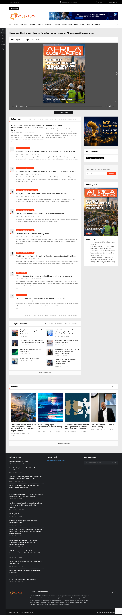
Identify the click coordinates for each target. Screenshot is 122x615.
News (40, 25)
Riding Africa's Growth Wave (29, 8)
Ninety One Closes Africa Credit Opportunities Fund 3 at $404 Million (42, 193)
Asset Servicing (38, 119)
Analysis (48, 25)
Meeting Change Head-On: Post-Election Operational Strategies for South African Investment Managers (23, 542)
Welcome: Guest (14, 2)
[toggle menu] (10, 24)
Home (16, 25)
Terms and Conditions (26, 612)
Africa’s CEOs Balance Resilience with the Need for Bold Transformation (65, 362)
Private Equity (72, 119)
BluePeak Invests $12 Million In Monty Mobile (33, 234)
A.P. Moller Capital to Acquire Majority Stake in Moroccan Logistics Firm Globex (46, 256)
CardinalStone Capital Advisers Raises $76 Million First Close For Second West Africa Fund (27, 127)
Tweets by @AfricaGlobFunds (56, 460)
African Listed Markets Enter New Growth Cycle (31, 350)
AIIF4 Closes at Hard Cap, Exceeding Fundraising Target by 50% (25, 563)
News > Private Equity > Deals (25, 168)
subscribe (111, 173)
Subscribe (23, 25)
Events (82, 25)
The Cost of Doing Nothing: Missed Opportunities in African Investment (32, 341)
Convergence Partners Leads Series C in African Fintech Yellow (40, 214)
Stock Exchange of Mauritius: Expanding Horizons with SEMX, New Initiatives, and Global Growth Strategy (25, 505)
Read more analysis (45, 373)
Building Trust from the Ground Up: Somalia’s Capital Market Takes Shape (24, 486)
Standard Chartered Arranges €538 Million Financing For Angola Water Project (46, 151)
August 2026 (90, 239)
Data (76, 25)
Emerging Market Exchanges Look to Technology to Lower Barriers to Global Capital (32, 332)
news (2, 32)
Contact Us (99, 25)
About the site (13, 612)
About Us (90, 25)
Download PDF (64, 113)
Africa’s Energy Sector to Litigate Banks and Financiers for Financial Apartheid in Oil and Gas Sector (25, 553)
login (2, 51)
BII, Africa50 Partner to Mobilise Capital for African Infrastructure (40, 298)
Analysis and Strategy (55, 323)
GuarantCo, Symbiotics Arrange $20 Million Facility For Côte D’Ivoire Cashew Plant (47, 171)
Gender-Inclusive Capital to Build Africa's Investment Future (23, 522)
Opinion (57, 25)
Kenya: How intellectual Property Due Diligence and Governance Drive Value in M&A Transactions (77, 427)
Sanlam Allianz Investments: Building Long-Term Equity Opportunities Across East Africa (65, 332)
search (3, 45)
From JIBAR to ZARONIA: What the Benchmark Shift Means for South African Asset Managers (26, 495)
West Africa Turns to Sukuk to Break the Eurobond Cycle (66, 341)
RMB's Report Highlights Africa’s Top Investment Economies (25, 571)
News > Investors (21, 272)
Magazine (32, 25)
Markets (74, 323)
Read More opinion (64, 443)
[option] (66, 8)
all (30, 119)
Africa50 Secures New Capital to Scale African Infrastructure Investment (44, 276)
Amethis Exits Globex (54, 125)
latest (2, 38)
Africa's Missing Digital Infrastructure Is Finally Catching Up (50, 427)
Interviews (67, 323)
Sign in (111, 2)
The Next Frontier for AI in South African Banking (103, 426)
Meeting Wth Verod (15, 514)
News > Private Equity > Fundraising (27, 190)
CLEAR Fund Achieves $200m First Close (22, 579)
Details (89, 233)
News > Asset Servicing (23, 148)
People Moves (62, 119)
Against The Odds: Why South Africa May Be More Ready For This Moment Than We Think (67, 351)
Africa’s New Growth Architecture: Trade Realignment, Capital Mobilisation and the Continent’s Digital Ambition (23, 428)
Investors (53, 119)
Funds (46, 119)
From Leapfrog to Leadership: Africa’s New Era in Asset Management (25, 469)
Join (115, 2)
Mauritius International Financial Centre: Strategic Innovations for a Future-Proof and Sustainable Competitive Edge (26, 531)
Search (114, 463)
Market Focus (67, 25)
